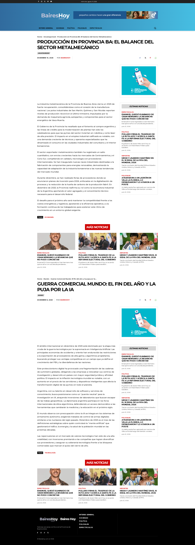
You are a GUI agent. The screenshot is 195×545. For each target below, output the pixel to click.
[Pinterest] (150, 58)
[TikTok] (44, 533)
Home (39, 37)
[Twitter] (45, 1)
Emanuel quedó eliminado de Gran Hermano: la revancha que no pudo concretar (138, 116)
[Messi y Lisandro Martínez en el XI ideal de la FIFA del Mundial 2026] (139, 241)
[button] (155, 28)
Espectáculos (128, 112)
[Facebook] (38, 1)
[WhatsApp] (155, 58)
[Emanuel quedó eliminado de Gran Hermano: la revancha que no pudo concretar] (56, 241)
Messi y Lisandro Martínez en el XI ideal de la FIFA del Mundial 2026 (137, 160)
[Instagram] (41, 1)
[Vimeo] (48, 1)
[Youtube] (51, 1)
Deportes (126, 156)
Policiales (126, 175)
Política (125, 132)
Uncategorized (50, 37)
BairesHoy (65, 58)
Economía (49, 217)
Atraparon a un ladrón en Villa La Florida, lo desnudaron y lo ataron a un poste (138, 181)
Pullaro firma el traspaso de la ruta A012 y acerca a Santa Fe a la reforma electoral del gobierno (139, 137)
